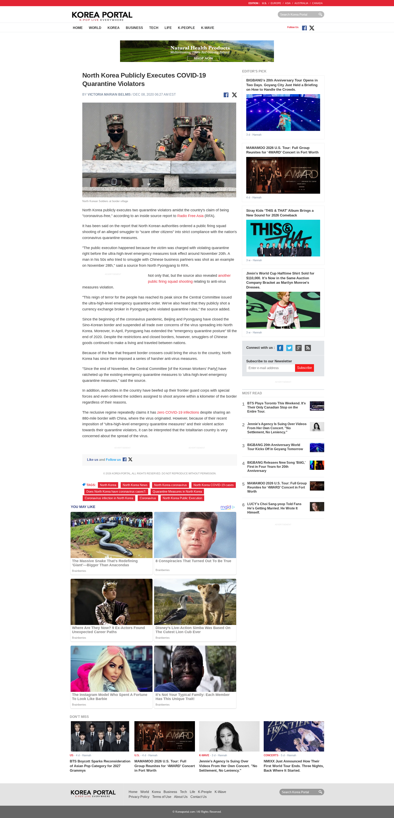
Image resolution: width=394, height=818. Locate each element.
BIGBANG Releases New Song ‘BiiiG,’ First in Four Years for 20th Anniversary (276, 466)
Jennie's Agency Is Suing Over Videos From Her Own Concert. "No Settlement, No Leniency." (277, 428)
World (95, 28)
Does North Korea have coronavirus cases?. (116, 491)
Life (168, 28)
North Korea (108, 485)
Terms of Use (161, 797)
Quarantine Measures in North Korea (177, 491)
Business (134, 28)
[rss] (308, 348)
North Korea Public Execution (182, 498)
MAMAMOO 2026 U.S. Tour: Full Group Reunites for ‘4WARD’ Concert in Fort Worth (277, 487)
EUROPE (276, 3)
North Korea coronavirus (170, 485)
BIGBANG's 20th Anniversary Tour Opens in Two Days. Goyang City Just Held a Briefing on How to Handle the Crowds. (282, 85)
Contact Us (198, 797)
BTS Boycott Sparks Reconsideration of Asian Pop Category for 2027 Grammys (100, 765)
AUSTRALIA (301, 3)
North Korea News (135, 485)
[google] (298, 348)
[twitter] (289, 348)
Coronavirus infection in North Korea (109, 498)
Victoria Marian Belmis (109, 94)
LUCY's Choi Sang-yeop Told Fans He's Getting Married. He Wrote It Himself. (274, 508)
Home (78, 28)
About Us (181, 797)
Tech (153, 28)
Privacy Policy (139, 797)
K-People (186, 28)
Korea (114, 28)
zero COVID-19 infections (178, 412)
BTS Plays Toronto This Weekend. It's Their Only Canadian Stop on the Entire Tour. (276, 407)
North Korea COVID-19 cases (214, 485)
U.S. (264, 3)
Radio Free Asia (190, 216)
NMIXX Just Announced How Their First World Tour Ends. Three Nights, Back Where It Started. (294, 765)
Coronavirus (148, 498)
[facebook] (280, 348)
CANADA (317, 3)
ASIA (288, 3)
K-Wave (207, 28)
